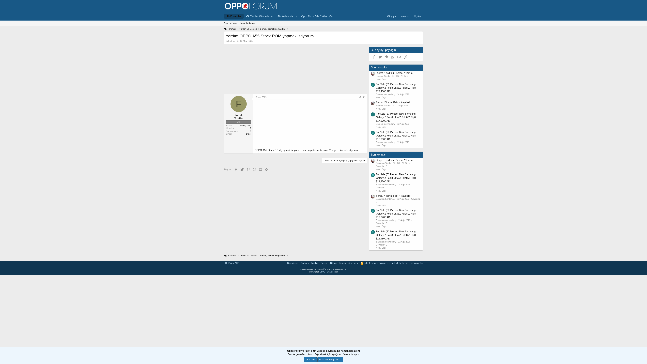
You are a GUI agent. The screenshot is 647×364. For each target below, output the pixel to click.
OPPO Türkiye (326, 272)
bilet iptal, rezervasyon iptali (409, 263)
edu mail (391, 263)
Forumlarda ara (247, 23)
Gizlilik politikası (329, 263)
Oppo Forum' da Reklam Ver (317, 16)
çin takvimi (380, 263)
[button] (296, 16)
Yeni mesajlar (230, 23)
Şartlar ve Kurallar (309, 263)
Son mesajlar (379, 67)
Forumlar (235, 16)
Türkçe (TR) (233, 263)
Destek (342, 263)
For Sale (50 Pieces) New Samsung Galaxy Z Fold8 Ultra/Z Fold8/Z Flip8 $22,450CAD (396, 88)
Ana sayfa (353, 263)
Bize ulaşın (292, 263)
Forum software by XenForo (323, 269)
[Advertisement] (295, 70)
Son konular (378, 154)
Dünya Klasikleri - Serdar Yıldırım (394, 72)
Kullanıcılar (288, 16)
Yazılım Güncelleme (261, 16)
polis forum (369, 263)
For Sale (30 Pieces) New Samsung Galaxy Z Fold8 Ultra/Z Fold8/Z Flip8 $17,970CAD (396, 117)
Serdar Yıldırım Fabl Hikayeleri (393, 102)
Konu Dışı (381, 79)
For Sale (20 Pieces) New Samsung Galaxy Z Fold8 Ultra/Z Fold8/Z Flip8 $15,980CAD (396, 136)
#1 (364, 97)
